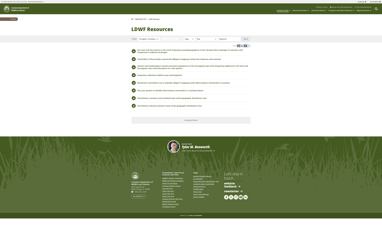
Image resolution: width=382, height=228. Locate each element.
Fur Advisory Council (168, 207)
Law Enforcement (317, 10)
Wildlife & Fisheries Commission (172, 178)
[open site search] (376, 8)
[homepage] (16, 9)
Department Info (362, 10)
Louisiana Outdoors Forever (171, 186)
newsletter (231, 191)
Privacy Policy (197, 192)
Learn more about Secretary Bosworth (197, 151)
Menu (14, 19)
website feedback (230, 185)
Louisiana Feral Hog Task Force (172, 199)
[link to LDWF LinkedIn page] (245, 197)
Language (361, 1)
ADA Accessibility (198, 197)
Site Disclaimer (198, 179)
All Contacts (138, 196)
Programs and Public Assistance (340, 10)
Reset (246, 39)
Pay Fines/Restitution (364, 7)
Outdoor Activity (282, 10)
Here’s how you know (35, 1)
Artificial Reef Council (169, 201)
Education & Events (299, 10)
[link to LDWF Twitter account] (231, 197)
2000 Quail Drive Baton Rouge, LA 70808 (140, 188)
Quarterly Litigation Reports (202, 176)
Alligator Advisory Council (170, 204)
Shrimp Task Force (168, 196)
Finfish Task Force (168, 191)
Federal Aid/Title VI (199, 187)
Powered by (191, 215)
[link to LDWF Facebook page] (226, 197)
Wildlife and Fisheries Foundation (173, 181)
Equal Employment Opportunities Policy (206, 181)
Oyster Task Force (168, 194)
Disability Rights (198, 189)
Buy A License (323, 7)
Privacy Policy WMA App (201, 194)
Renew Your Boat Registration (342, 7)
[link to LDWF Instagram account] (236, 197)
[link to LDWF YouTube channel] (241, 197)
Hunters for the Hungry (169, 183)
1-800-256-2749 (140, 192)
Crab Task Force (167, 189)
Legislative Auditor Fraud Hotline (203, 184)
